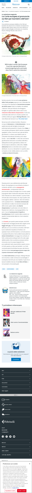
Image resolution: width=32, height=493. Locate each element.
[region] (16, 477)
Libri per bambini (10, 269)
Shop (3, 428)
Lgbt (17, 269)
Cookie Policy (15, 487)
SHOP (5, 1)
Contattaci (16, 359)
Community (5, 432)
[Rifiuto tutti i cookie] (29, 463)
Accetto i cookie (22, 490)
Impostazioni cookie (10, 490)
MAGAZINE (16, 1)
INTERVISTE (15, 7)
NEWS (3, 7)
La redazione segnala (15, 274)
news (4, 269)
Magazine (4, 430)
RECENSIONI (8, 7)
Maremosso (13, 288)
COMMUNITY (26, 1)
